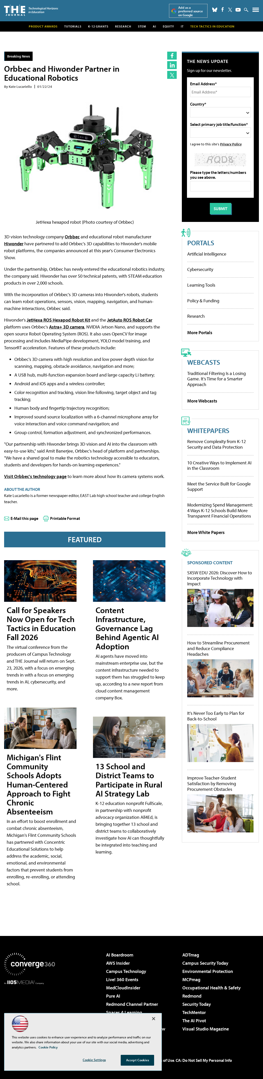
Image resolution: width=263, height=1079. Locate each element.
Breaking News (18, 56)
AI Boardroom (119, 955)
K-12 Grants (98, 26)
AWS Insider (118, 963)
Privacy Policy (231, 144)
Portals (200, 242)
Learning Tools (201, 285)
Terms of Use (163, 1060)
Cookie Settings (94, 1060)
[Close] (153, 1018)
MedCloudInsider (123, 988)
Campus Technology (126, 971)
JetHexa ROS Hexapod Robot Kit (58, 320)
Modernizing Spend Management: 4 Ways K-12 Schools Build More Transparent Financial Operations (220, 510)
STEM (142, 26)
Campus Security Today (205, 963)
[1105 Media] (29, 1011)
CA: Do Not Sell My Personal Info (204, 1060)
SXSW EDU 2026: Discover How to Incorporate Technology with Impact (219, 578)
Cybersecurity (200, 269)
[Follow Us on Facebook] (222, 9)
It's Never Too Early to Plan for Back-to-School (215, 715)
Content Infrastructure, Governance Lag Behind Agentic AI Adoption (127, 628)
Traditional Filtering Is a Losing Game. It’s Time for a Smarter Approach (216, 378)
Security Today (196, 1004)
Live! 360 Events (122, 979)
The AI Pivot (194, 1021)
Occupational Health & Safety (211, 988)
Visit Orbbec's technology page (35, 476)
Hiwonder (13, 244)
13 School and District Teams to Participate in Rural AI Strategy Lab (129, 780)
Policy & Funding (203, 301)
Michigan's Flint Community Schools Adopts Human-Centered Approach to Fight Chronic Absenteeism (38, 784)
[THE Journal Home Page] (31, 10)
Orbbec (72, 237)
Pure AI (113, 996)
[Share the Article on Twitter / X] (172, 75)
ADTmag (190, 955)
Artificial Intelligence (206, 254)
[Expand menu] (255, 11)
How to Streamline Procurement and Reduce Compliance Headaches (218, 648)
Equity (168, 26)
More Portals (199, 332)
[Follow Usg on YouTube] (238, 9)
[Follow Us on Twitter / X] (230, 10)
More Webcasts (202, 401)
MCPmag (191, 979)
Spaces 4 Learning (124, 1012)
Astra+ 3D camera (66, 327)
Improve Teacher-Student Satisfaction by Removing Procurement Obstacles (211, 783)
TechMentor (194, 1012)
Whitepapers (208, 430)
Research (123, 26)
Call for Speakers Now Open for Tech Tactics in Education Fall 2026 (41, 623)
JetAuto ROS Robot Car (129, 320)
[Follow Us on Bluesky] (214, 9)
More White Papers (206, 532)
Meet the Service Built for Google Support (219, 486)
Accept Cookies (137, 1060)
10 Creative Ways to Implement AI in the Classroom (219, 465)
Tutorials (72, 26)
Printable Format (65, 518)
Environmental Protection (207, 971)
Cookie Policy (48, 1047)
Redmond (191, 996)
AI (154, 26)
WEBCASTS (203, 362)
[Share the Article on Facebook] (172, 55)
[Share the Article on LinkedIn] (172, 65)
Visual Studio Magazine (205, 1029)
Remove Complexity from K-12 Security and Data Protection (216, 444)
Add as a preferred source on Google (190, 11)
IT (182, 26)
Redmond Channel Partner (132, 1004)
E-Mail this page (24, 518)
